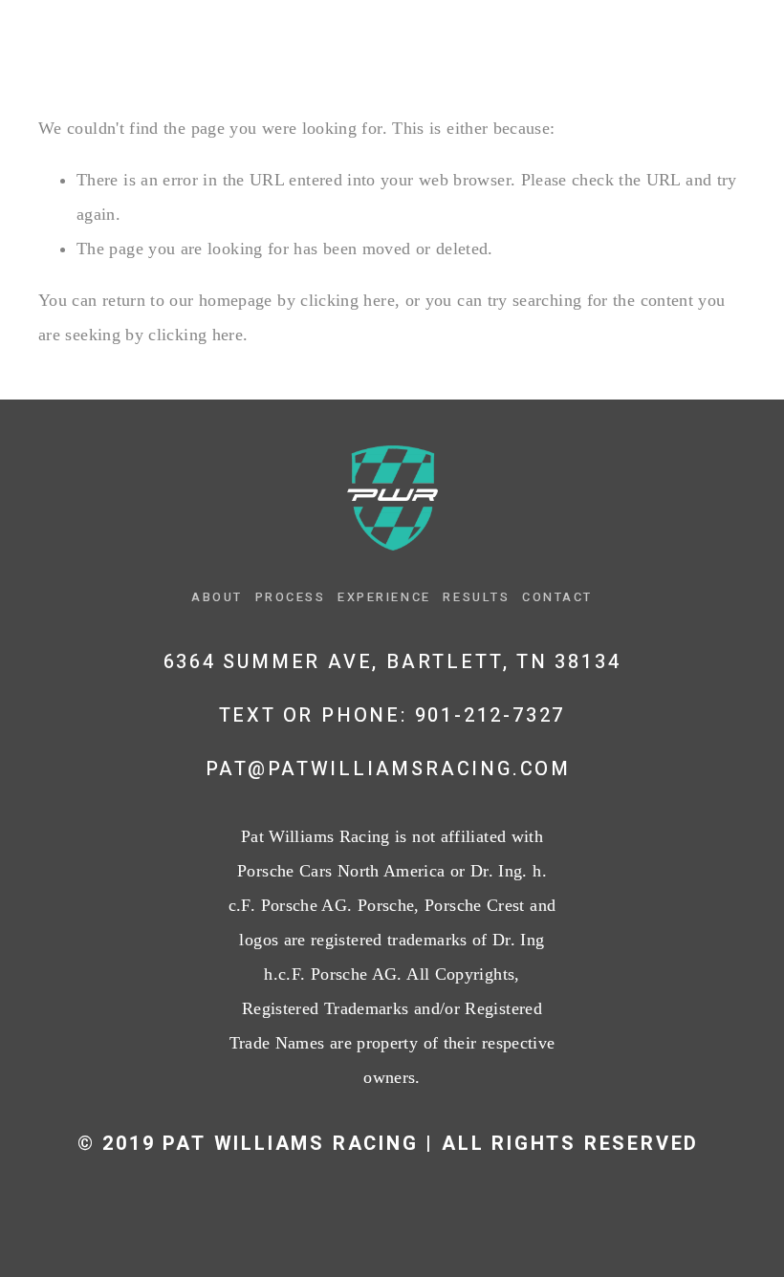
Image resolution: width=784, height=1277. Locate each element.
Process (180, 44)
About (63, 44)
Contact (578, 44)
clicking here (347, 300)
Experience (317, 44)
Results (454, 44)
